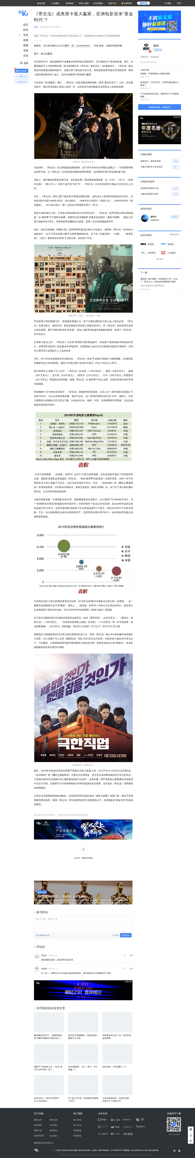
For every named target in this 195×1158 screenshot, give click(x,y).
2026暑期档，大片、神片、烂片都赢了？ (83, 1068)
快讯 (25, 29)
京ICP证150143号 (118, 1154)
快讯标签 (77, 1135)
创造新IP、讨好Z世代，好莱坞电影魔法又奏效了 (159, 83)
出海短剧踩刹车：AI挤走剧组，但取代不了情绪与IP (116, 1099)
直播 (25, 40)
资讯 (25, 35)
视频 (25, 45)
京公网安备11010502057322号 (138, 1154)
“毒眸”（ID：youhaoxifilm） (78, 45)
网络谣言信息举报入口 (44, 1142)
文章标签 (77, 1130)
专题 (25, 50)
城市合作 (38, 1119)
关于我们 (54, 1125)
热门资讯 (77, 1119)
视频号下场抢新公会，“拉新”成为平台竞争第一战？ (48, 1068)
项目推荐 (38, 1125)
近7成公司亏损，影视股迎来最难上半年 (83, 1099)
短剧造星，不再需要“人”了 (114, 1066)
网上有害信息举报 (152, 1150)
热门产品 (77, 1125)
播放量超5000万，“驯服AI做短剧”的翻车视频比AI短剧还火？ (48, 1036)
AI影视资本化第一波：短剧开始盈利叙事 (116, 1036)
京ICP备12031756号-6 (101, 1154)
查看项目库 (174, 234)
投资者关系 (39, 1135)
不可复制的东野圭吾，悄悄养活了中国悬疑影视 (159, 95)
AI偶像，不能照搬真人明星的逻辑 (155, 73)
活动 (25, 55)
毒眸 (36, 26)
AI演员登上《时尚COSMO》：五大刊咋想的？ (48, 1099)
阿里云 (59, 1150)
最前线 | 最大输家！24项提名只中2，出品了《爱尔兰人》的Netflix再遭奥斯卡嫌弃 (159, 280)
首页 (25, 24)
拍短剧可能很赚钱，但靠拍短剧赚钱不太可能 (82, 1036)
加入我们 (54, 1135)
